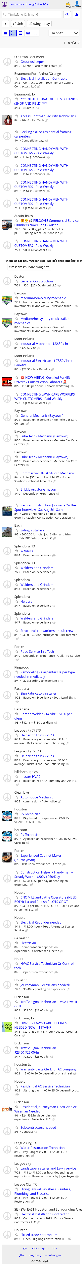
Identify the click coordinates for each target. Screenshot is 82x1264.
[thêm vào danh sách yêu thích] (16, 61)
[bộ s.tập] (28, 33)
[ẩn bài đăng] (60, 66)
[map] (35, 33)
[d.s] (5, 33)
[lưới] (20, 33)
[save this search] (76, 14)
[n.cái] (13, 33)
